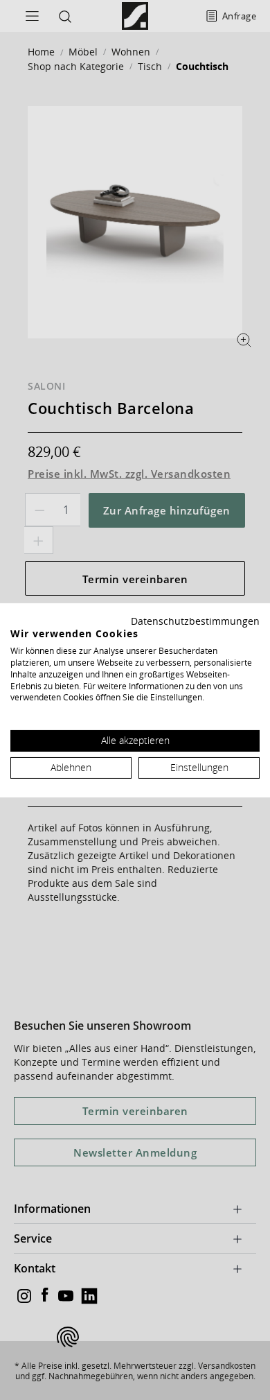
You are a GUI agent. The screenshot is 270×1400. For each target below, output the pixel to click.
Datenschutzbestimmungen (195, 620)
